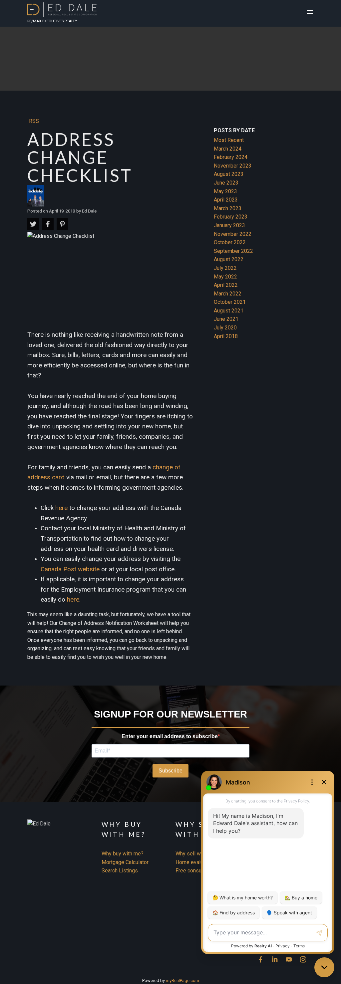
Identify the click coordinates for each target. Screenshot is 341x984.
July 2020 (225, 327)
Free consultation (195, 870)
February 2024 (230, 157)
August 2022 (228, 259)
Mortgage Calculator (125, 862)
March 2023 (227, 208)
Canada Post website (70, 569)
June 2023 (226, 183)
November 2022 (232, 234)
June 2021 (226, 319)
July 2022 (225, 268)
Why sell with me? (196, 853)
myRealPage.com (182, 980)
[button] (260, 959)
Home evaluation (194, 862)
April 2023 (226, 200)
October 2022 (230, 242)
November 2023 (232, 166)
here (61, 508)
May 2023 (225, 191)
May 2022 (225, 276)
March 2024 (227, 149)
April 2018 (226, 336)
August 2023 (228, 174)
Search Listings (120, 870)
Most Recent (229, 140)
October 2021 (230, 302)
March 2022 (227, 293)
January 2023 (229, 225)
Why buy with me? (123, 853)
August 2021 (228, 310)
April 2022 (226, 285)
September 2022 (233, 251)
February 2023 (230, 217)
